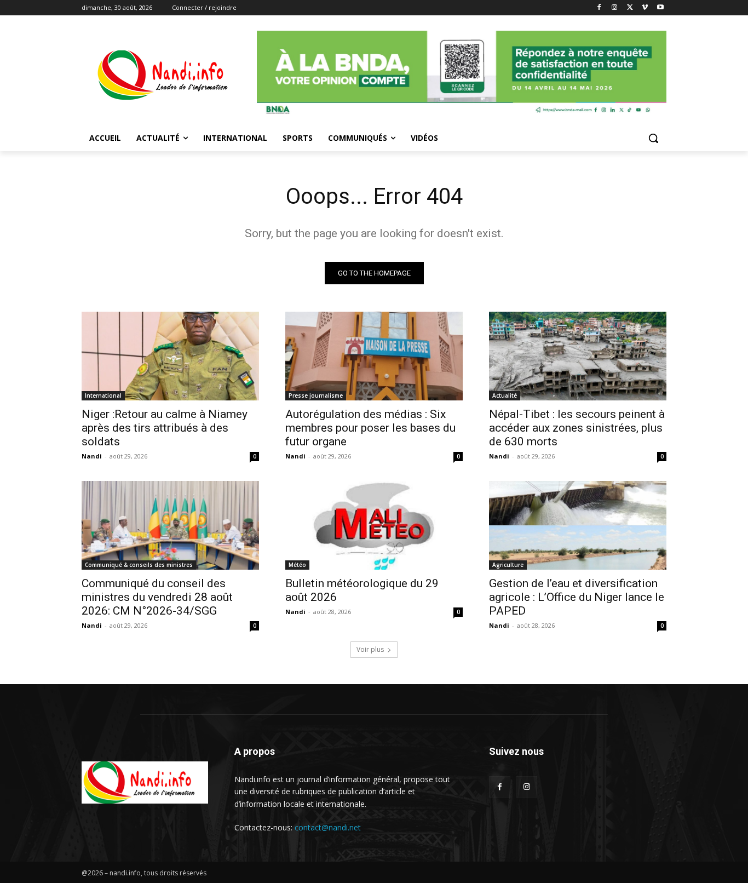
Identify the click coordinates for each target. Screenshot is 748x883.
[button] (653, 138)
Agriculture (507, 565)
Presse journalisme (316, 395)
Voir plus (370, 649)
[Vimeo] (644, 8)
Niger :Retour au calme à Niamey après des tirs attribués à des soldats (165, 428)
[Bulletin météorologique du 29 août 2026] (374, 525)
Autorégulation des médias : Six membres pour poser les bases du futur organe (370, 428)
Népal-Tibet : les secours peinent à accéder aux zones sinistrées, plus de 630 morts (577, 428)
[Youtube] (660, 8)
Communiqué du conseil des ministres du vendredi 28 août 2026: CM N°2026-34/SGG (157, 597)
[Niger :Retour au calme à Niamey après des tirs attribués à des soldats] (170, 356)
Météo (297, 565)
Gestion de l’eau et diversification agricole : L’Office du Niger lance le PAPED (576, 597)
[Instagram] (614, 8)
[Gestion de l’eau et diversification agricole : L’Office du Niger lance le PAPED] (577, 525)
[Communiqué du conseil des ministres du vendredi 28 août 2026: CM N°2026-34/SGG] (170, 525)
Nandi (92, 456)
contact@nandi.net (328, 827)
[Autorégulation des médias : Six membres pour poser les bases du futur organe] (374, 356)
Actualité (504, 395)
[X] (630, 8)
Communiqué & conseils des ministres (139, 565)
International (103, 395)
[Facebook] (599, 8)
